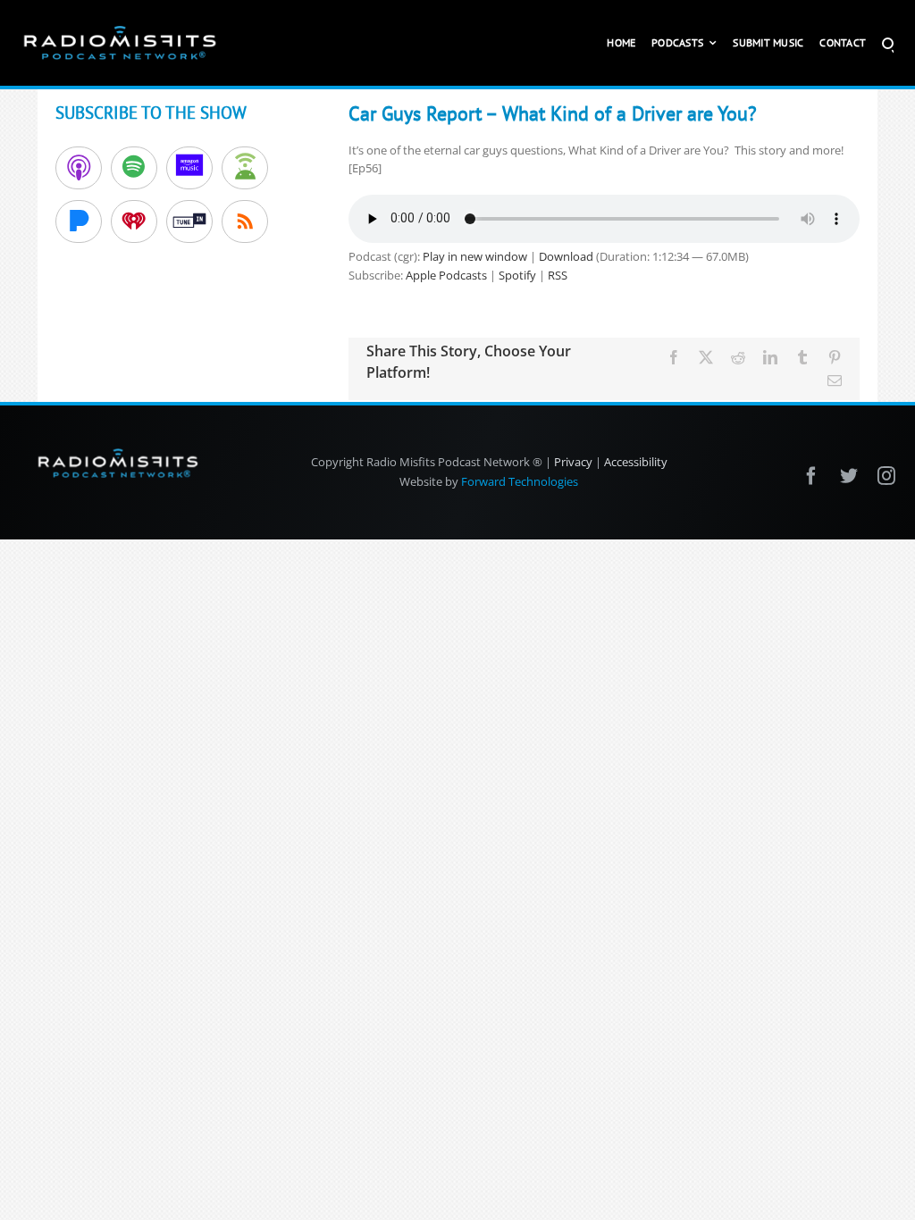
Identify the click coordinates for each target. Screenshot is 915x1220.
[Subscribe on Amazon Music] (189, 167)
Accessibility (635, 462)
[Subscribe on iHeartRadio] (134, 221)
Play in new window (475, 256)
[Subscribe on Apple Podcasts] (78, 167)
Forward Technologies (519, 481)
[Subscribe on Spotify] (134, 167)
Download (566, 256)
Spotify (517, 275)
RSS (557, 275)
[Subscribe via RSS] (245, 221)
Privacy (573, 462)
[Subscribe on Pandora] (78, 221)
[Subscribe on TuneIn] (189, 221)
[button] (888, 43)
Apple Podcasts (446, 275)
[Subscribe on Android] (245, 167)
